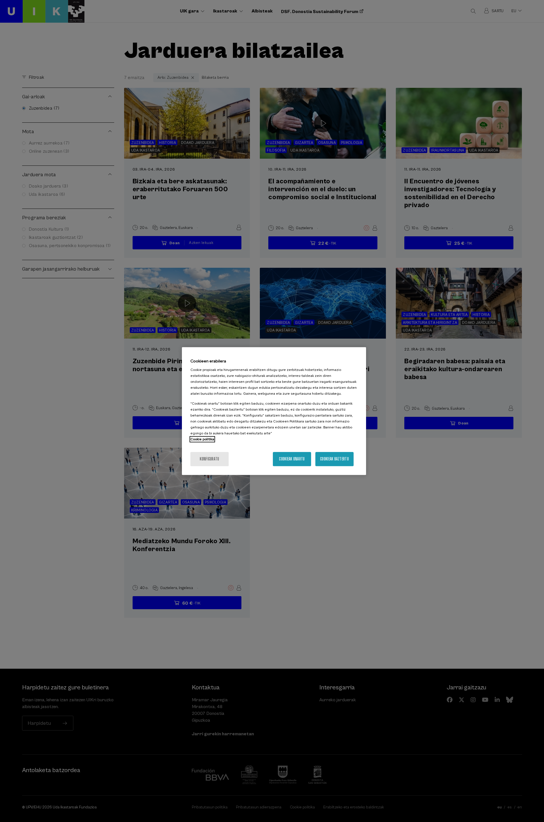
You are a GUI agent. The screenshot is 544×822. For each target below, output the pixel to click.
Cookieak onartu (292, 458)
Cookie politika (202, 439)
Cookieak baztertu (334, 458)
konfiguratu (209, 458)
